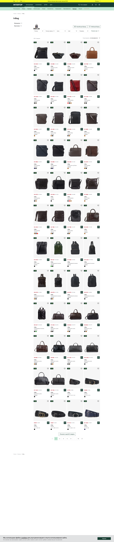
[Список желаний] (96, 4)
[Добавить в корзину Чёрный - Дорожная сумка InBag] (98, 325)
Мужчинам (17, 25)
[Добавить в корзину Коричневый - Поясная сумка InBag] (82, 64)
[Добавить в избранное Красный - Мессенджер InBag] (81, 75)
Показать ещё (94, 30)
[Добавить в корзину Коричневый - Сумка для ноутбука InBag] (98, 64)
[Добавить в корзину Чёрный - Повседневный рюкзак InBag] (82, 259)
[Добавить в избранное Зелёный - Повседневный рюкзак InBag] (64, 238)
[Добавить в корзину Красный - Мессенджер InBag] (82, 96)
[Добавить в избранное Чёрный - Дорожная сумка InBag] (98, 303)
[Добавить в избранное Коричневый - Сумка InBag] (98, 205)
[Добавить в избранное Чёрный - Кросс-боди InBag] (48, 42)
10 (78, 438)
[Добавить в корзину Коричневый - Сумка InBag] (98, 227)
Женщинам (17, 23)
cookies (24, 538)
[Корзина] (99, 4)
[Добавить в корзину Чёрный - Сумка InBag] (65, 194)
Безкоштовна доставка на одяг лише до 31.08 (58, 1)
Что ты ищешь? (83, 4)
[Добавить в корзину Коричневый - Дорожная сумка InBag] (82, 325)
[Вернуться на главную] (17, 4)
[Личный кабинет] (92, 4)
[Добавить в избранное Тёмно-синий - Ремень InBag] (98, 401)
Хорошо (104, 538)
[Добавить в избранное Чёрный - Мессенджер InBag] (48, 75)
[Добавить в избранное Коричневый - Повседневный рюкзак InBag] (48, 270)
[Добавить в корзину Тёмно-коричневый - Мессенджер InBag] (98, 96)
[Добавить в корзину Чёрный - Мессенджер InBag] (48, 96)
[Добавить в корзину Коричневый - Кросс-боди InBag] (65, 129)
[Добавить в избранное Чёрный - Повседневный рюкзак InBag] (81, 238)
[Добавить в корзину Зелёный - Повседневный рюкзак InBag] (65, 259)
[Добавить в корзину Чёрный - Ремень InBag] (82, 390)
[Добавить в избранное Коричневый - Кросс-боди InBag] (64, 107)
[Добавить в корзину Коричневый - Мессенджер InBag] (48, 129)
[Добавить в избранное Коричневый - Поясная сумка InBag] (81, 42)
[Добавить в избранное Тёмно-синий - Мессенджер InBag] (48, 140)
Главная (14, 13)
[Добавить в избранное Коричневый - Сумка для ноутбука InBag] (98, 42)
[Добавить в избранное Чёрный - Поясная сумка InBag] (64, 42)
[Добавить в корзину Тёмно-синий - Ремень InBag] (98, 423)
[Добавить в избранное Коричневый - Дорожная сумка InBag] (81, 303)
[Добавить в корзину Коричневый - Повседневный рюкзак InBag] (48, 292)
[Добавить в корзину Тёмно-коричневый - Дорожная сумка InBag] (65, 325)
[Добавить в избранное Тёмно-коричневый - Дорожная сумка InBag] (64, 303)
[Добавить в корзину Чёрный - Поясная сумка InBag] (65, 64)
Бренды (19, 13)
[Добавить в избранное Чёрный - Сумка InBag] (64, 173)
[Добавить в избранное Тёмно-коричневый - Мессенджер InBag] (98, 75)
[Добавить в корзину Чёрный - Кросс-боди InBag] (48, 64)
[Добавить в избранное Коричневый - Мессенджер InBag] (48, 107)
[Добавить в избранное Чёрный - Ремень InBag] (81, 368)
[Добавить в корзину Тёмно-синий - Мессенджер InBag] (48, 162)
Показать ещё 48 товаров (67, 434)
